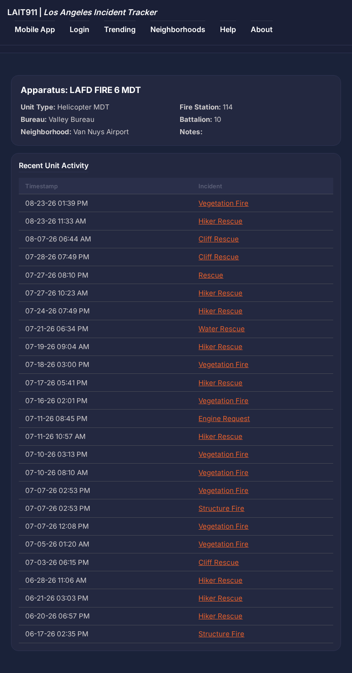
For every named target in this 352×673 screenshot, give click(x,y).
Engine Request (224, 418)
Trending (120, 29)
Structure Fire (221, 508)
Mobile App (35, 29)
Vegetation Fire (223, 203)
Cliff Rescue (218, 239)
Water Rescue (221, 328)
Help (228, 29)
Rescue (210, 275)
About (262, 29)
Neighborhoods (177, 29)
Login (79, 29)
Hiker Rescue (220, 221)
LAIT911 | (82, 12)
